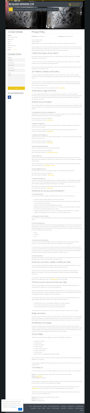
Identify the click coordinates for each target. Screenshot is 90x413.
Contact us (55, 9)
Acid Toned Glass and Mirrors (54, 406)
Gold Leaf (45, 406)
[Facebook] (9, 97)
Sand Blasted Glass (79, 406)
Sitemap (81, 410)
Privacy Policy (50, 120)
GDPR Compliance (55, 408)
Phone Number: (11, 68)
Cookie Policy (62, 88)
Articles (44, 9)
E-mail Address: (11, 62)
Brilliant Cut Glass (18, 9)
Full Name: (10, 57)
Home (11, 9)
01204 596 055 (75, 5)
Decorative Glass (28, 9)
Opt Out (55, 152)
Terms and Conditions (79, 408)
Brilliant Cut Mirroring (37, 406)
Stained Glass (38, 9)
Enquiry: (9, 73)
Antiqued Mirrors (71, 406)
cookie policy (13, 407)
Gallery (49, 9)
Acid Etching (63, 406)
